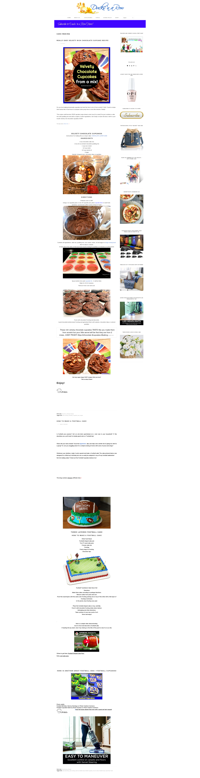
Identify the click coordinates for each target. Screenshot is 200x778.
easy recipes (80, 415)
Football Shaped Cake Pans (76, 653)
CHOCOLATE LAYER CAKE (99, 136)
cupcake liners (99, 202)
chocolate (70, 415)
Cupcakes (75, 415)
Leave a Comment (64, 424)
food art (77, 770)
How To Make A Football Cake (72, 421)
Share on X (111, 335)
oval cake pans (64, 656)
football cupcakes (89, 770)
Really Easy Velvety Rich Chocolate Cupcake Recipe (83, 40)
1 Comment (62, 43)
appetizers (83, 443)
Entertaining (64, 769)
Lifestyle (68, 413)
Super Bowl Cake (109, 770)
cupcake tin (89, 281)
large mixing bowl (111, 242)
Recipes (72, 413)
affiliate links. (66, 123)
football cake (82, 770)
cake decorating (66, 770)
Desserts (64, 413)
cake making (65, 415)
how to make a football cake (99, 770)
